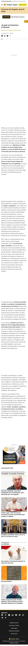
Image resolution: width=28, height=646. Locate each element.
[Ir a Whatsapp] (23, 615)
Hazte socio (14, 633)
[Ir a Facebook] (2, 615)
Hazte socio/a (22, 4)
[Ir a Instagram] (9, 615)
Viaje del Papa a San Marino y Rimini (18, 17)
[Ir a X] (6, 615)
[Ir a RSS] (6, 618)
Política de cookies (14, 631)
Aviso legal (14, 628)
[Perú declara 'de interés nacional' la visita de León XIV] (14, 553)
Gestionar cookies (14, 642)
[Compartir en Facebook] (2, 36)
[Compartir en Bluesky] (7, 36)
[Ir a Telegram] (2, 618)
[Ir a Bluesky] (20, 615)
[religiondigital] (14, 639)
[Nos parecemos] (14, 573)
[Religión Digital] (11, 5)
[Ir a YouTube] (16, 615)
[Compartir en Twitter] (5, 36)
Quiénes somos (14, 623)
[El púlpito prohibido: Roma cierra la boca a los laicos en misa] (14, 526)
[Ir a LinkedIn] (13, 615)
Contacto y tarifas (14, 625)
